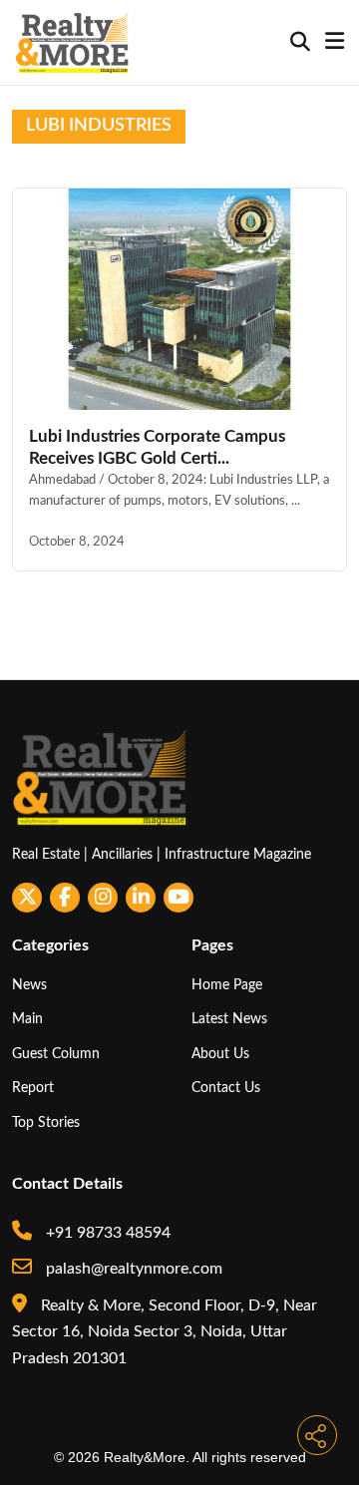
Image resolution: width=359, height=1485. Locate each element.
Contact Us (225, 1087)
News (29, 984)
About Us (220, 1053)
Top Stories (46, 1122)
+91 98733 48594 (106, 1233)
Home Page (226, 984)
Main (27, 1018)
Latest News (229, 1018)
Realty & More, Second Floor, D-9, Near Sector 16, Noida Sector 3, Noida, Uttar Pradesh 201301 (164, 1332)
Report (33, 1087)
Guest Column (56, 1053)
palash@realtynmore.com (132, 1269)
